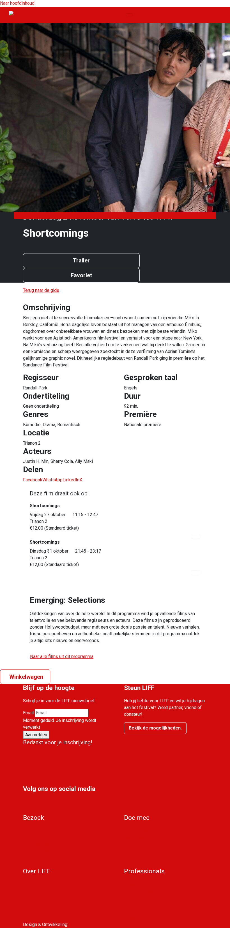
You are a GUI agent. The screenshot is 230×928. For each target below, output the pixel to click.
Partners (132, 911)
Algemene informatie (43, 884)
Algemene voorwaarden (46, 857)
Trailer (81, 260)
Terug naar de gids (41, 290)
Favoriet (81, 275)
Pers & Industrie (140, 891)
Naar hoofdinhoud (17, 3)
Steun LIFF (134, 884)
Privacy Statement (41, 864)
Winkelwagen (26, 676)
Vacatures (134, 843)
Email (28, 712)
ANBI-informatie (140, 917)
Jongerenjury (136, 837)
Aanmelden (36, 734)
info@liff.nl (36, 810)
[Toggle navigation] (129, 14)
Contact (30, 897)
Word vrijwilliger (139, 830)
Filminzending (137, 904)
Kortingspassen (38, 850)
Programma (34, 830)
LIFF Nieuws (35, 891)
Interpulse (79, 924)
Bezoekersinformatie (44, 843)
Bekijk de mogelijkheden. (155, 728)
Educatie (132, 897)
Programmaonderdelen (45, 837)
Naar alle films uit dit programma (61, 656)
